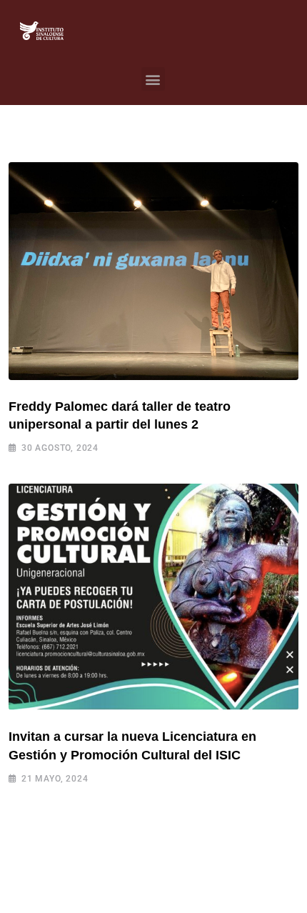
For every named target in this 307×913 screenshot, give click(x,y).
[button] (153, 79)
